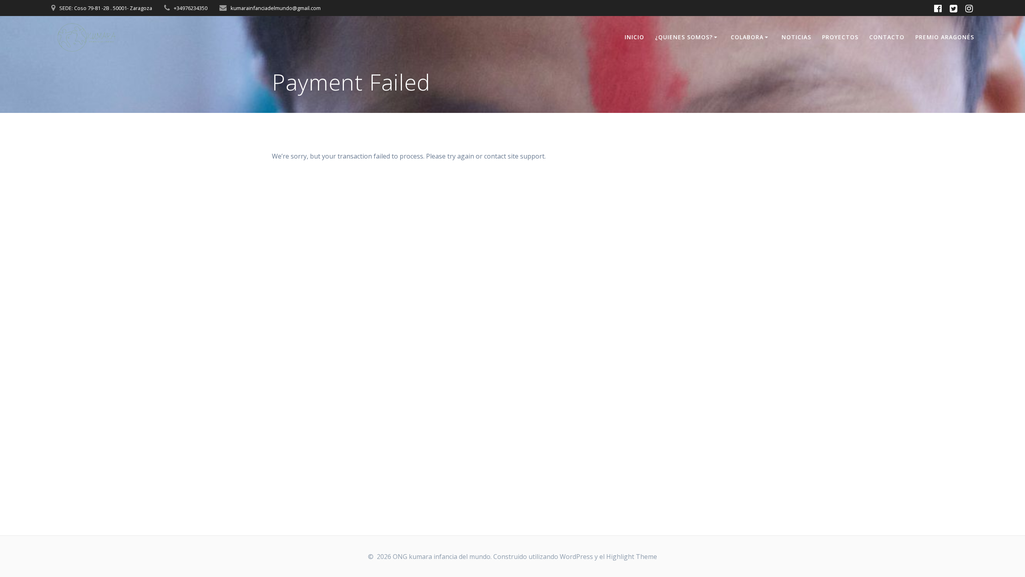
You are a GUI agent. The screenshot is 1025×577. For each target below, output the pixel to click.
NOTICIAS (796, 37)
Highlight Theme (631, 556)
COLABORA (747, 37)
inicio (634, 37)
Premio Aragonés (944, 37)
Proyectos (840, 37)
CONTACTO (886, 37)
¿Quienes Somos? (684, 37)
